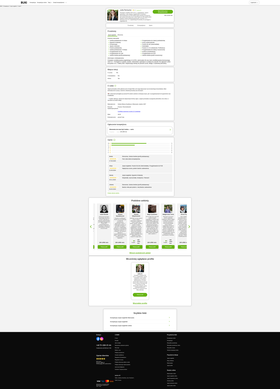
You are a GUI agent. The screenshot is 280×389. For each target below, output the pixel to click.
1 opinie (133, 242)
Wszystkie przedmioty (172, 343)
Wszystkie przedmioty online (173, 345)
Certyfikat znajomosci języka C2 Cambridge (129, 111)
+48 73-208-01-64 (103, 345)
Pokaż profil (104, 246)
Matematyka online (171, 373)
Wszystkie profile (140, 303)
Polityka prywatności (119, 352)
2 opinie (165, 242)
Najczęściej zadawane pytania (122, 345)
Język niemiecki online (172, 383)
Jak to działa (118, 343)
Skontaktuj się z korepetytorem (163, 11)
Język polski (170, 365)
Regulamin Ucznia (119, 359)
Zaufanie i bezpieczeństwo (121, 369)
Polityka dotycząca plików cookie (122, 362)
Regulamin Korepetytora (120, 357)
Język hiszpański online (172, 378)
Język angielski (170, 358)
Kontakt (116, 340)
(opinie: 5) (138, 10)
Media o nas (118, 350)
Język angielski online (172, 376)
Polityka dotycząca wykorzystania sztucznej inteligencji (122, 366)
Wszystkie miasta (171, 347)
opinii (101, 363)
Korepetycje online (42, 2)
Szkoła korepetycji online (172, 350)
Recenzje (117, 347)
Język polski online (171, 385)
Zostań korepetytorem (58, 2)
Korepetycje (170, 340)
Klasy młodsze (170, 360)
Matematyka (170, 363)
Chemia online (170, 380)
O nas (116, 338)
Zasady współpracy (119, 355)
